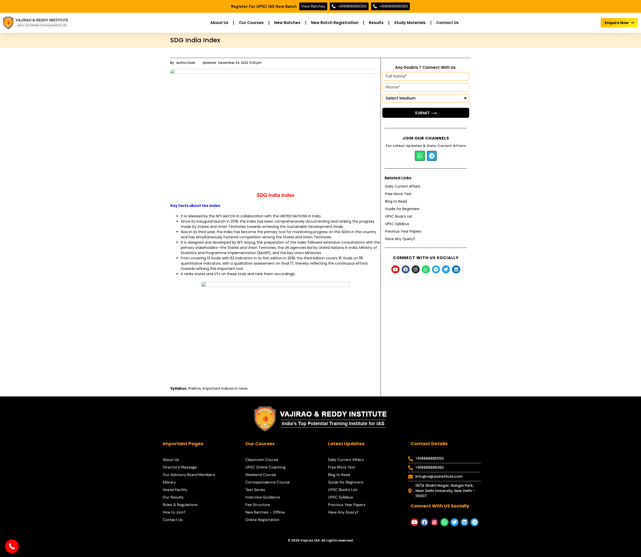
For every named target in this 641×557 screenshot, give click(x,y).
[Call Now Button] (12, 546)
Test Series (255, 489)
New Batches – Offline (265, 512)
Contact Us (447, 22)
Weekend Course (260, 474)
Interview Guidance (262, 497)
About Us (219, 22)
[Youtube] (395, 269)
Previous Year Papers (403, 231)
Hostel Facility (175, 489)
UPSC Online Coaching (265, 467)
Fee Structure (257, 504)
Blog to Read (396, 201)
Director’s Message (180, 467)
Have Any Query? (400, 238)
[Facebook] (406, 269)
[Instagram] (416, 269)
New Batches (287, 22)
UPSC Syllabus (397, 223)
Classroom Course (261, 459)
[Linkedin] (456, 269)
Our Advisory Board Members (189, 474)
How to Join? (174, 512)
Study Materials (410, 22)
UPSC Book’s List (398, 216)
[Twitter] (446, 269)
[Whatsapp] (420, 156)
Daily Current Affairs (402, 186)
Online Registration (262, 519)
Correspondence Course (267, 482)
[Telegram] (432, 156)
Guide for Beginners (402, 208)
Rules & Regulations (180, 504)
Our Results (173, 497)
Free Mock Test (398, 193)
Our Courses (251, 22)
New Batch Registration (334, 22)
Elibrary (169, 482)
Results (376, 22)
